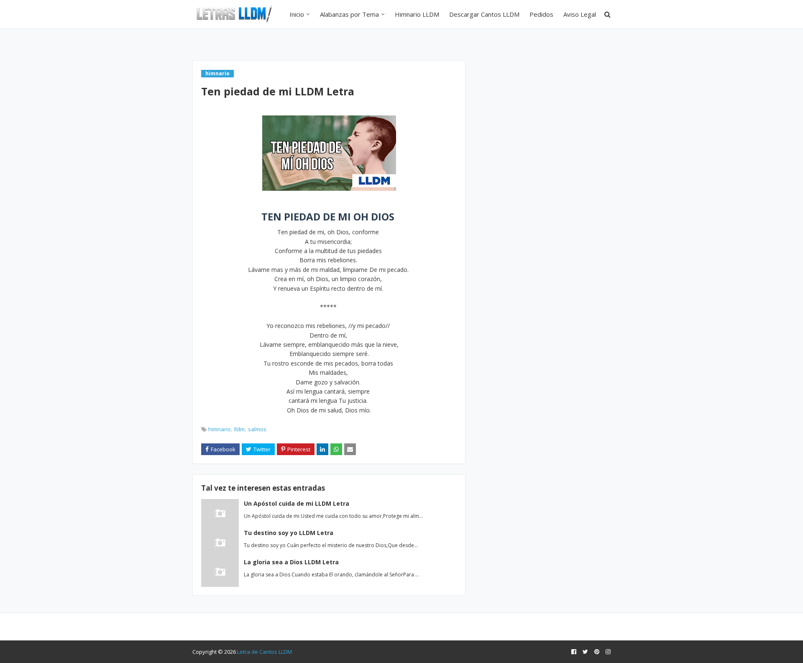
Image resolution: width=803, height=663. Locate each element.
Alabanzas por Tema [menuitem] (349, 14)
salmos (257, 429)
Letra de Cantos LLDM (264, 651)
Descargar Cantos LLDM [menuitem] (484, 14)
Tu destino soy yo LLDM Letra (288, 533)
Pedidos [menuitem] (541, 14)
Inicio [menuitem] (296, 14)
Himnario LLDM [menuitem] (417, 14)
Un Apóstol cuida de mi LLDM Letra (296, 503)
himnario (219, 429)
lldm (239, 429)
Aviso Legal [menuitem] (579, 14)
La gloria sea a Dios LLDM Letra (291, 562)
